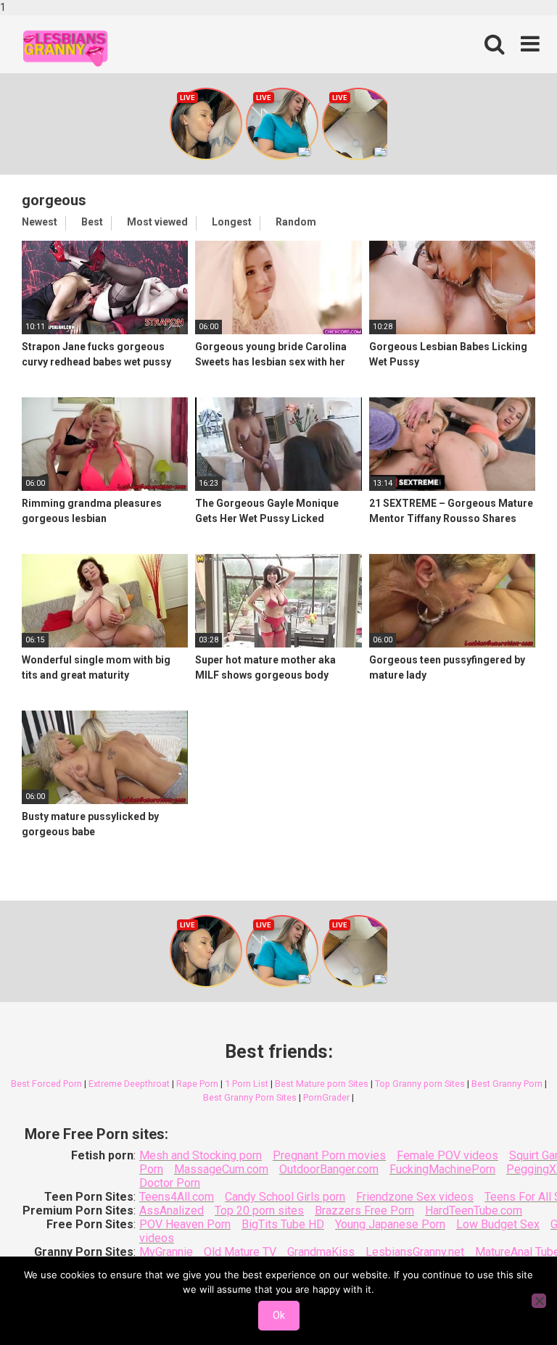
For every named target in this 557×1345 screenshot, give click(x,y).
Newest (39, 222)
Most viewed (157, 222)
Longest (232, 222)
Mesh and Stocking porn (200, 1155)
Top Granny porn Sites (420, 1083)
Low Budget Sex (498, 1224)
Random (296, 222)
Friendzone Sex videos (415, 1197)
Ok (279, 1315)
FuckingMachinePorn (442, 1169)
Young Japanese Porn (390, 1224)
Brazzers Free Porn (364, 1210)
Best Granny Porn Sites (250, 1097)
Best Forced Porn (46, 1083)
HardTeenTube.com (473, 1210)
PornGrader (326, 1097)
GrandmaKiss (321, 1252)
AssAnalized (171, 1210)
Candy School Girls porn (285, 1197)
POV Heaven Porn (185, 1224)
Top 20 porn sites (259, 1210)
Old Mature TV (240, 1252)
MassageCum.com (221, 1169)
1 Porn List (246, 1083)
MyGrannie (166, 1252)
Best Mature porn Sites (321, 1083)
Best (92, 222)
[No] (539, 1301)
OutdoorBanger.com (329, 1169)
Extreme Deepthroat (129, 1083)
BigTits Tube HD (283, 1224)
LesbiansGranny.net (415, 1252)
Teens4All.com (176, 1197)
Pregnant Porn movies (329, 1155)
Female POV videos (447, 1155)
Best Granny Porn (506, 1083)
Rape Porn (197, 1083)
